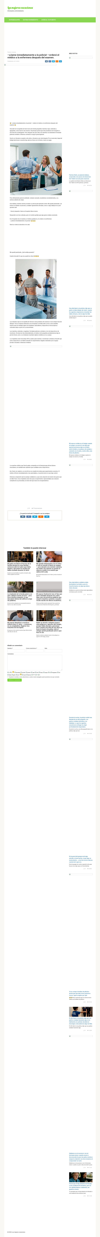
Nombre (10, 648)
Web (46, 648)
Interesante (14, 20)
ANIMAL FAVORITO (48, 20)
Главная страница (11, 52)
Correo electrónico (31, 648)
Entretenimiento (30, 20)
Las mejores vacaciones (20, 7)
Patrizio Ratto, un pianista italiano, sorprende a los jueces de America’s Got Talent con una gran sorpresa (80, 176)
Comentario (10, 654)
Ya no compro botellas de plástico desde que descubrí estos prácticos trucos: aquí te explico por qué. (79, 993)
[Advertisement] (50, 36)
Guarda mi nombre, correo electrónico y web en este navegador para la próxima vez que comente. (34, 677)
